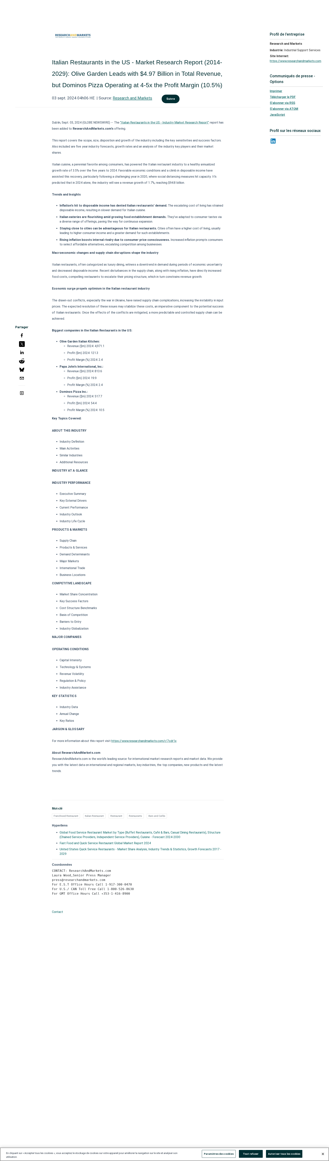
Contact (57, 912)
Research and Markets (132, 98)
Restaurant (116, 815)
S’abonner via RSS (282, 103)
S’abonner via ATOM (284, 109)
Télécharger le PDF (283, 97)
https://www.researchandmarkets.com (295, 61)
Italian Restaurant (94, 815)
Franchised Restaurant (66, 815)
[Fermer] (323, 1154)
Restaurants (135, 815)
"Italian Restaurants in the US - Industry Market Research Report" (164, 122)
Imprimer (276, 91)
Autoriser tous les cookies (284, 1153)
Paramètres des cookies (219, 1153)
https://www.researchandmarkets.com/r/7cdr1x (143, 741)
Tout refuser (251, 1153)
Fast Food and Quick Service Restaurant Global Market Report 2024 (105, 843)
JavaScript (277, 115)
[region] (164, 1154)
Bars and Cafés (157, 815)
